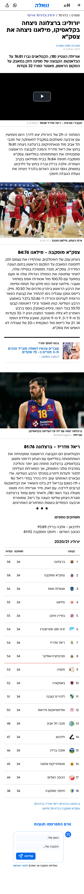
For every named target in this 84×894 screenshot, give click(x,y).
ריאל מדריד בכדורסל (46, 804)
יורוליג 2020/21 (67, 542)
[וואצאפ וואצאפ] (15, 5)
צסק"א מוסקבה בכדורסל (65, 809)
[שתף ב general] (7, 5)
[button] (67, 5)
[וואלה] (42, 5)
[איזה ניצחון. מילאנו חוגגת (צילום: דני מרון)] (42, 213)
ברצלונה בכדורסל (69, 804)
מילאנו (46, 809)
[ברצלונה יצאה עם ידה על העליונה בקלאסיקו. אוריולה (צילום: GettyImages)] (42, 405)
